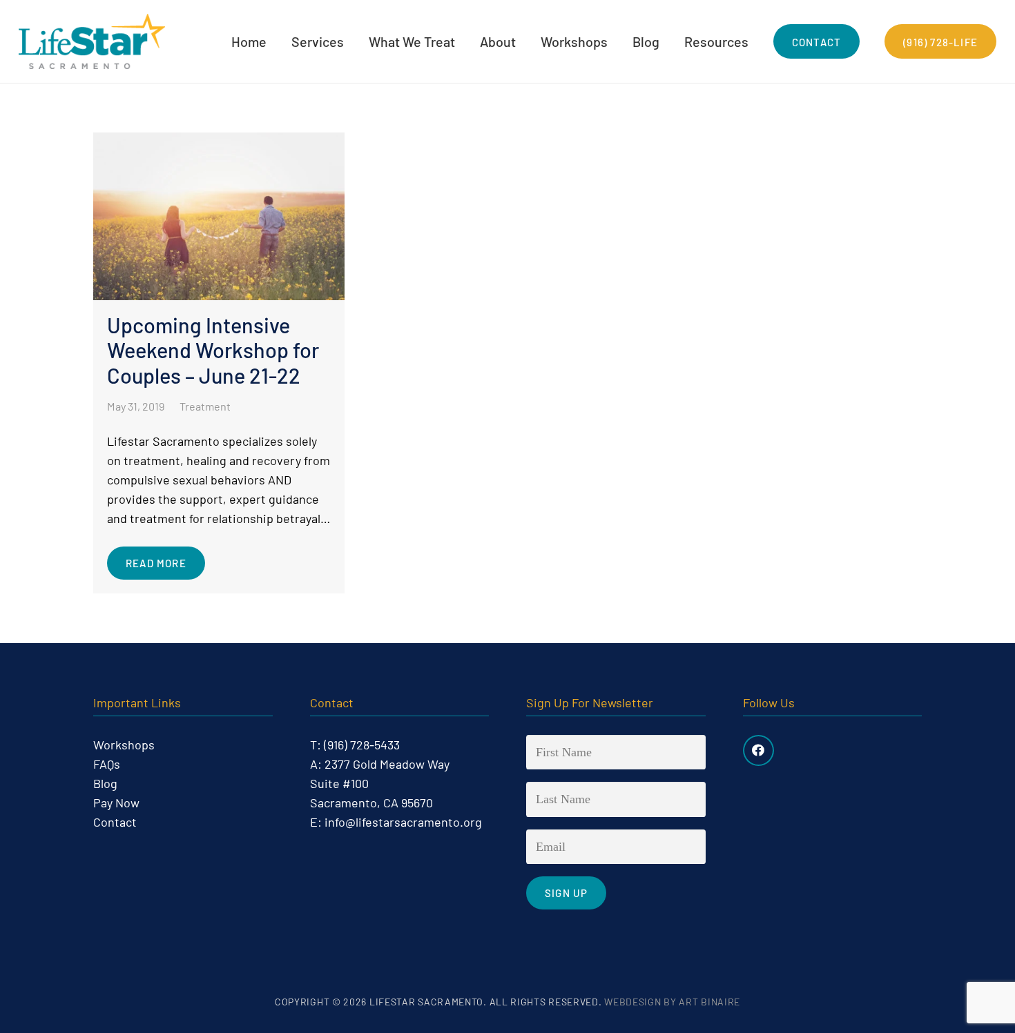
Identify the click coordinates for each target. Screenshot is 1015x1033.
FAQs (106, 763)
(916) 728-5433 (362, 744)
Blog (105, 783)
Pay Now (116, 802)
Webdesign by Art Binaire (672, 1001)
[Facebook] (758, 750)
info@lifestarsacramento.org (403, 821)
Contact (115, 821)
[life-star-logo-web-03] (92, 41)
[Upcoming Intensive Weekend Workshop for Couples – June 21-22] (219, 362)
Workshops (124, 744)
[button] (352, 41)
